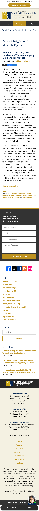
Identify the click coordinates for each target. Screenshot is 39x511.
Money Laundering (11, 304)
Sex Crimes (8, 297)
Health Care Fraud (11, 300)
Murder (5, 191)
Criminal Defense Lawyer (16, 193)
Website (19, 445)
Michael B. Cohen (14, 197)
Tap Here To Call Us (19, 5)
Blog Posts (20, 463)
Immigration (8, 313)
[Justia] (19, 268)
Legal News (8, 316)
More (32, 24)
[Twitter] (14, 268)
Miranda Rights (28, 197)
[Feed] (24, 268)
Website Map (19, 459)
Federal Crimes (10, 281)
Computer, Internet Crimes (14, 307)
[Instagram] (30, 268)
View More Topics (9, 320)
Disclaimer (20, 448)
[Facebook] (8, 268)
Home (6, 24)
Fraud (6, 294)
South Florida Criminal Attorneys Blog (19, 15)
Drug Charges (9, 291)
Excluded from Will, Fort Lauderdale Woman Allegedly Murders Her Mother (18, 55)
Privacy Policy (19, 452)
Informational (9, 288)
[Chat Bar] (19, 508)
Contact (19, 24)
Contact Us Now (19, 256)
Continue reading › (10, 186)
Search (19, 338)
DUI (5, 310)
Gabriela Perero (27, 195)
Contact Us (7, 212)
